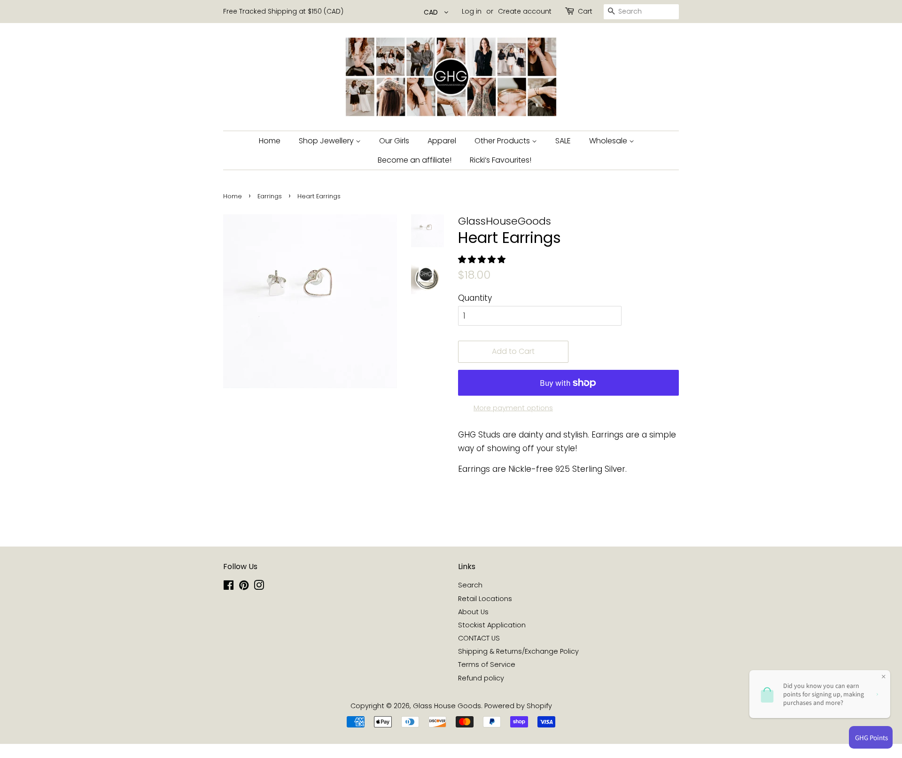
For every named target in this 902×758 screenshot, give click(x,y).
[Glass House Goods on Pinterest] (244, 587)
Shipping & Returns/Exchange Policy (518, 651)
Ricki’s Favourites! (500, 160)
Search (470, 585)
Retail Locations (485, 598)
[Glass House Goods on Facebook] (228, 587)
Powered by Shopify (518, 706)
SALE (563, 140)
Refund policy (481, 678)
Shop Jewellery (327, 140)
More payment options (513, 408)
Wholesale (609, 140)
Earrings (269, 196)
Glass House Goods (447, 706)
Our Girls (394, 140)
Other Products (503, 140)
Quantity (475, 298)
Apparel (442, 140)
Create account (525, 11)
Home (269, 140)
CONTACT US (479, 638)
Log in (472, 11)
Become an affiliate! (414, 160)
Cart (585, 11)
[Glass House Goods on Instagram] (259, 587)
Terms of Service (486, 664)
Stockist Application (492, 625)
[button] (483, 259)
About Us (473, 612)
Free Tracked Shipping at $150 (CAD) (283, 11)
